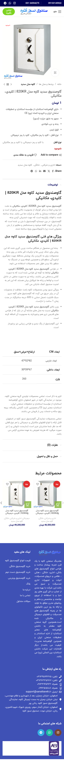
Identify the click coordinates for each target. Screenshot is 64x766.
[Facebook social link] (53, 171)
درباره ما (26, 590)
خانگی (37, 165)
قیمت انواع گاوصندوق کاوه (17, 561)
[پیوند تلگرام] (5, 3)
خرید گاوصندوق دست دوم (17, 572)
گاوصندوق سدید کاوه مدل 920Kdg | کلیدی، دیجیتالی (16, 512)
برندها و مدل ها (46, 84)
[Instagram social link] (14, 3)
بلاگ (28, 584)
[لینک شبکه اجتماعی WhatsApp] (10, 3)
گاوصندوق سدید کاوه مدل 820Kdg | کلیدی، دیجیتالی (47, 512)
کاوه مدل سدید (28, 84)
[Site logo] (33, 12)
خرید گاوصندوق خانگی (19, 566)
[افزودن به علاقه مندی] (38, 484)
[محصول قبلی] (11, 84)
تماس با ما (25, 595)
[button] (58, 504)
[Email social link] (44, 171)
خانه (59, 84)
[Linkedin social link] (40, 171)
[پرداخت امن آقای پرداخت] (55, 748)
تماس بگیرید (8, 11)
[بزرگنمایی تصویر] (55, 73)
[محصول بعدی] (4, 84)
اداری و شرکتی (48, 165)
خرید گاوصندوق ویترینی (19, 578)
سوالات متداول (23, 601)
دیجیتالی (26, 518)
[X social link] (49, 171)
